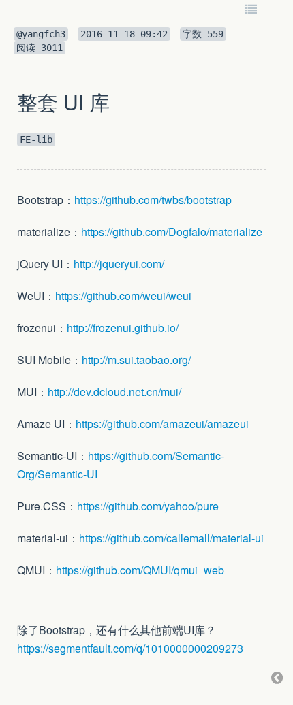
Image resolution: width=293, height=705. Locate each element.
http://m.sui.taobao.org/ (136, 359)
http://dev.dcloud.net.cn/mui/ (114, 391)
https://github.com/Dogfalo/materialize (171, 232)
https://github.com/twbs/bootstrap (153, 200)
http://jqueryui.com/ (119, 264)
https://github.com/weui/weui (123, 296)
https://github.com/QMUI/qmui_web (140, 570)
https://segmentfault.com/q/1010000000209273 (130, 648)
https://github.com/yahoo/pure (148, 506)
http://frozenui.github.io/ (123, 327)
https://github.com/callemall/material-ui (171, 538)
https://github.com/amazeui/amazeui (162, 423)
